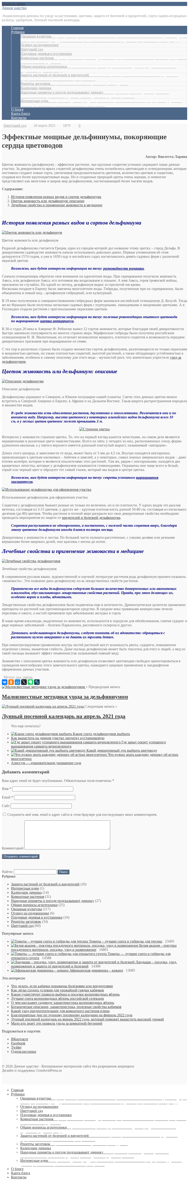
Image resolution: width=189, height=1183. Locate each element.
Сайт (6, 806)
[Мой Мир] (17, 682)
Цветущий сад (32, 49)
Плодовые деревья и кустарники (46, 54)
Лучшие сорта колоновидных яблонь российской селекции (57, 998)
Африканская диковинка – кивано (96, 970)
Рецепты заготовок (74, 84)
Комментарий (13, 848)
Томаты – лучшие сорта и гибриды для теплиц (125, 941)
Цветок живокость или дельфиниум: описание (47, 201)
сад (18, 677)
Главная (17, 28)
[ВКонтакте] (4, 682)
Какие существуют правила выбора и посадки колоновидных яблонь (65, 994)
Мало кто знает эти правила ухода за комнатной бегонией (56, 1023)
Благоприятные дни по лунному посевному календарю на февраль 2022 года (71, 1015)
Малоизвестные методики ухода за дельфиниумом (65, 697)
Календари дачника (36, 88)
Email (7, 797)
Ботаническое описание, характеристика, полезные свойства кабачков (66, 1007)
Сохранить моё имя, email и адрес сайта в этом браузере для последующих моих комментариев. (82, 814)
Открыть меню (13, 4)
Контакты (19, 118)
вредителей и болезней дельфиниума (91, 518)
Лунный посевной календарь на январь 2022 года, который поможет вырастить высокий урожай (87, 1019)
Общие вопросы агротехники (34, 905)
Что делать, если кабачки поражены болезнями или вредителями (62, 986)
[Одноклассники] (11, 682)
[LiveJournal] (37, 682)
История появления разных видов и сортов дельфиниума (56, 197)
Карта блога (20, 113)
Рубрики (18, 32)
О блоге (17, 109)
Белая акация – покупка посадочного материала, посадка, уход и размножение (94, 947)
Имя (6, 789)
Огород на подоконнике (40, 45)
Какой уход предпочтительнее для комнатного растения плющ (60, 1011)
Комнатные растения (27, 897)
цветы (27, 677)
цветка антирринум (57, 321)
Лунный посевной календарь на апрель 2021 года (63, 716)
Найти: (7, 872)
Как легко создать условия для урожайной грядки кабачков (57, 990)
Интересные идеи (101, 103)
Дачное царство (14, 8)
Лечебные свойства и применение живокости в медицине (56, 205)
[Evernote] (30, 682)
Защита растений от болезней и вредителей (45, 884)
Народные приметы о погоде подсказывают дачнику (95, 94)
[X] (24, 682)
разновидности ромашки (123, 268)
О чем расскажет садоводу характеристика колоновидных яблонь (62, 1003)
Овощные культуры (104, 38)
